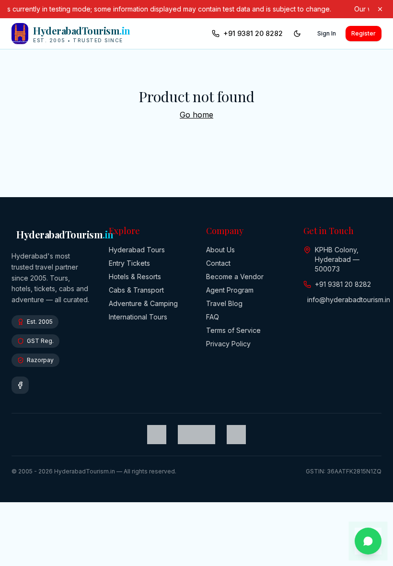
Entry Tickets (129, 263)
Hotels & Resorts (135, 276)
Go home (196, 114)
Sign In (326, 33)
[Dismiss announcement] (380, 9)
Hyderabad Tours (137, 250)
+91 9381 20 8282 (253, 33)
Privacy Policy (228, 344)
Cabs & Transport (136, 290)
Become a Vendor (235, 276)
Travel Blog (224, 303)
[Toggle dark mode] (297, 33)
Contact (218, 263)
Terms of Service (233, 330)
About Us (220, 250)
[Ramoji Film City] (236, 434)
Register (363, 33)
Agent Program (230, 290)
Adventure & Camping (143, 303)
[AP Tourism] (196, 434)
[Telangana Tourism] (156, 434)
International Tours (138, 317)
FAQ (212, 317)
